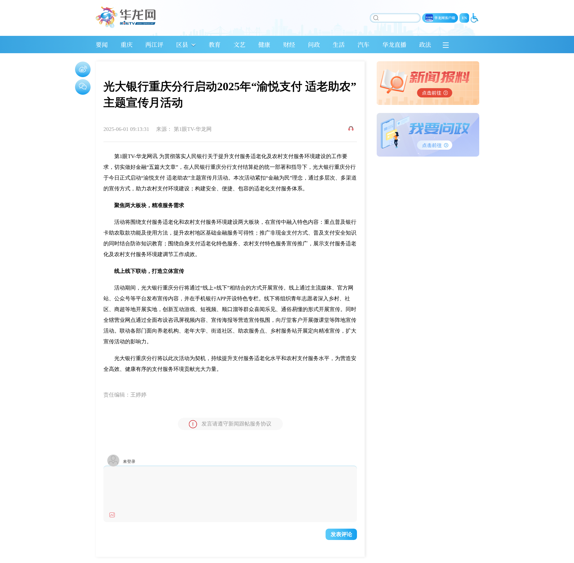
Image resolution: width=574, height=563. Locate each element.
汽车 (364, 44)
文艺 (239, 44)
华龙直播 (394, 44)
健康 (264, 44)
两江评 (154, 44)
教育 (215, 44)
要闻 (102, 44)
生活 (339, 44)
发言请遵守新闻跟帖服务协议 (236, 424)
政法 (425, 44)
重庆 (126, 44)
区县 (182, 44)
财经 (289, 44)
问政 (314, 44)
